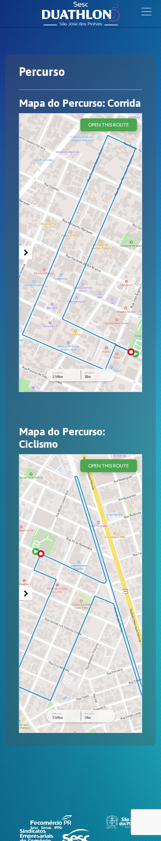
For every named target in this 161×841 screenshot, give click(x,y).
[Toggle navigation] (146, 11)
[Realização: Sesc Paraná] (75, 835)
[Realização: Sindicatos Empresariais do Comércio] (37, 835)
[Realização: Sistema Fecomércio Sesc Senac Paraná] (51, 821)
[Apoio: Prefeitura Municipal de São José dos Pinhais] (123, 821)
